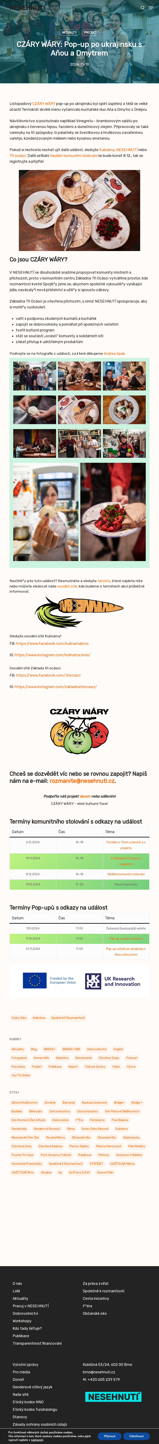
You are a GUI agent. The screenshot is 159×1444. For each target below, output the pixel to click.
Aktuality (69, 32)
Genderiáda (19, 1129)
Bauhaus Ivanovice (94, 1102)
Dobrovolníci (60, 1120)
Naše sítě (21, 1394)
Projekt (90, 32)
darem (84, 796)
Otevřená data (21, 1146)
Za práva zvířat (79, 1172)
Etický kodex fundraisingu (35, 1409)
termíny (104, 581)
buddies (17, 1111)
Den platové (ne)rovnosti (122, 1111)
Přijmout (109, 1436)
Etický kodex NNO (28, 1402)
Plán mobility (136, 1146)
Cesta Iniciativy (59, 1111)
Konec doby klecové (95, 1129)
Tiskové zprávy (95, 1067)
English (118, 1049)
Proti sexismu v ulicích (56, 1155)
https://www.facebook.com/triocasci (48, 675)
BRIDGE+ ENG (71, 1049)
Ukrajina (46, 1172)
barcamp (69, 1102)
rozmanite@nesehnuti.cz (82, 781)
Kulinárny (106, 150)
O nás (17, 1283)
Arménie (50, 1102)
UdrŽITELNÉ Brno (23, 1172)
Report (73, 1067)
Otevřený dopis (109, 1058)
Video (116, 1067)
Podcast (132, 1058)
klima (71, 1129)
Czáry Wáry (19, 1018)
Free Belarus (120, 1120)
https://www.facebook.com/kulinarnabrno (52, 643)
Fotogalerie (19, 1058)
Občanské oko (81, 1137)
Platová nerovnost (108, 1146)
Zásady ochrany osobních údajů (40, 1424)
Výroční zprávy (25, 1364)
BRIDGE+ (49, 1049)
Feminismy (97, 1120)
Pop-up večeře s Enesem (126, 939)
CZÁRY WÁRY (43, 103)
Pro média (21, 1372)
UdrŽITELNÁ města (122, 1164)
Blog (34, 1049)
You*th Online (21, 1075)
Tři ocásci (18, 155)
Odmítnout (136, 1436)
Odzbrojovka (131, 1137)
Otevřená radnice (51, 1146)
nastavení (37, 1440)
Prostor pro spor (23, 1155)
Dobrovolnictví (97, 1049)
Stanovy (20, 1417)
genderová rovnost (47, 1129)
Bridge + (136, 1102)
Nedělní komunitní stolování (73, 155)
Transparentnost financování (37, 1343)
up (60, 1172)
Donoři (18, 1379)
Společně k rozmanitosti (68, 1018)
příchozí (103, 1155)
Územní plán (105, 1172)
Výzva (131, 1067)
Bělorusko (35, 1111)
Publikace (55, 1067)
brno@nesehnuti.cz (99, 1372)
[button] (151, 8)
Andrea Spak (114, 353)
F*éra (79, 1120)
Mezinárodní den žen (25, 1137)
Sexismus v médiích (129, 1155)
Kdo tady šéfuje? (27, 1328)
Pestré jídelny (79, 1146)
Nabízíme (62, 1058)
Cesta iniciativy (87, 1111)
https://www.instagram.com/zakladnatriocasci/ (56, 686)
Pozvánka (18, 1067)
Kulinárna (39, 1018)
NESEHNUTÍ (126, 150)
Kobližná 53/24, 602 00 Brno (107, 1364)
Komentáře (41, 1058)
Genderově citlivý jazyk (32, 1387)
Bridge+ (119, 1102)
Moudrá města (55, 1137)
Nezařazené (84, 1058)
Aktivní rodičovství (24, 1102)
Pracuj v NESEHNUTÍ (31, 1306)
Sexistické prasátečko (27, 1164)
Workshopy (22, 1321)
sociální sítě (67, 586)
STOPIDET (96, 1164)
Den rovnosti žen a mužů (28, 1120)
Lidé (16, 1291)
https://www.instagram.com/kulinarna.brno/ (52, 655)
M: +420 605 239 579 (101, 1379)
